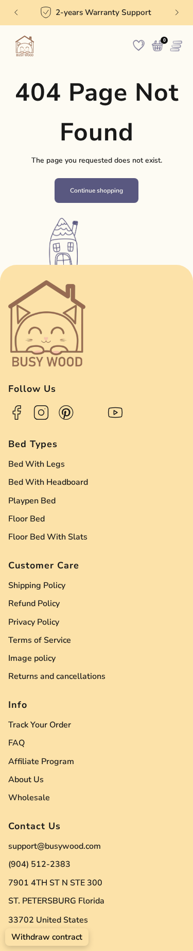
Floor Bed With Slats (47, 537)
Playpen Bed (32, 500)
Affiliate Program (41, 761)
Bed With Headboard (48, 482)
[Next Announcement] (177, 12)
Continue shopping (96, 190)
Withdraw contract (46, 937)
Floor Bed (26, 519)
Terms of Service (39, 640)
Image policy (32, 658)
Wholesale (29, 797)
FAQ (16, 743)
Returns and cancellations (57, 676)
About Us (26, 779)
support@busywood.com (54, 846)
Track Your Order (39, 725)
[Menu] (176, 46)
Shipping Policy (36, 585)
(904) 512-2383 (39, 864)
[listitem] (96, 12)
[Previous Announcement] (16, 12)
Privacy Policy (33, 622)
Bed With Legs (36, 464)
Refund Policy (34, 603)
